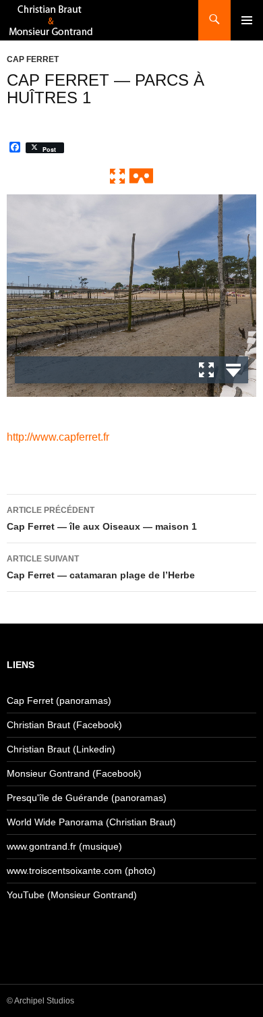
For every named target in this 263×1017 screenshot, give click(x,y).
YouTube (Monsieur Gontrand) (72, 894)
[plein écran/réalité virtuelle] (131, 175)
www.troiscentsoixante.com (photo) (81, 870)
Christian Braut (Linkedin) (61, 749)
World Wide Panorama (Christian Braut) (91, 822)
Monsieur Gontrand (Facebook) (74, 773)
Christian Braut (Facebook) (64, 724)
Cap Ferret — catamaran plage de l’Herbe (101, 567)
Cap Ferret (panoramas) (59, 700)
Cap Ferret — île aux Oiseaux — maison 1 (102, 518)
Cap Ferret (33, 59)
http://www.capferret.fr (58, 437)
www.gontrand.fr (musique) (64, 846)
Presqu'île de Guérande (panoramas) (87, 797)
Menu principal (247, 20)
